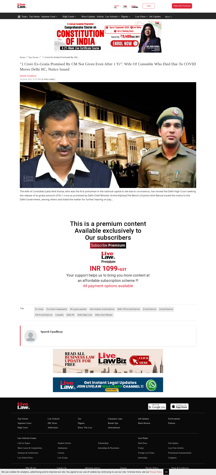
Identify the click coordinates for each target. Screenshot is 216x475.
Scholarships (103, 443)
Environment (174, 419)
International (114, 428)
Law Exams (63, 458)
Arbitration (53, 428)
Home (22, 57)
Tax (79, 419)
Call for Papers (24, 443)
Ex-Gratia (39, 309)
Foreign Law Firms (146, 453)
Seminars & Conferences (28, 453)
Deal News (142, 443)
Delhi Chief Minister (103, 315)
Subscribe (108, 245)
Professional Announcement (179, 453)
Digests (124, 16)
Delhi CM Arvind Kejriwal (128, 309)
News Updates (88, 16)
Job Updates (155, 16)
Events (141, 448)
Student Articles (64, 443)
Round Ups (113, 423)
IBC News (52, 423)
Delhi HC (70, 315)
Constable (59, 315)
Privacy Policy (156, 472)
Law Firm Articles (176, 448)
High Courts (68, 16)
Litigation (172, 458)
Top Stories (34, 16)
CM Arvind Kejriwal (43, 315)
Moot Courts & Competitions (30, 448)
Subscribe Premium (182, 6)
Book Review (144, 423)
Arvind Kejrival (149, 309)
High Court (23, 428)
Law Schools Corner (27, 438)
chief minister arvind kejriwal (102, 309)
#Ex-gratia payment (78, 309)
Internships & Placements (108, 448)
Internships (142, 458)
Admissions (62, 448)
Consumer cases (115, 419)
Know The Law (85, 428)
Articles (100, 16)
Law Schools (111, 16)
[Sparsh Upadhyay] (31, 336)
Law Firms (140, 16)
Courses (61, 453)
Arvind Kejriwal (166, 309)
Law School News (25, 458)
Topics (24, 16)
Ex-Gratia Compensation (56, 309)
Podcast (171, 423)
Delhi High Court (85, 315)
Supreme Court (48, 16)
